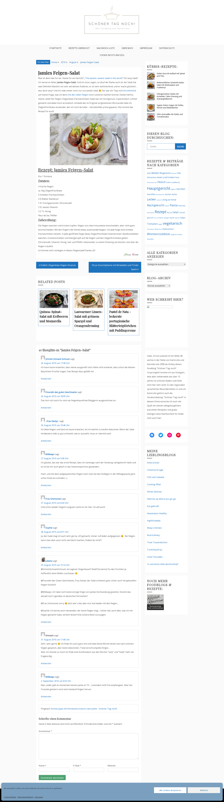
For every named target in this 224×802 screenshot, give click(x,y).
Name (42, 765)
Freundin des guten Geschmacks (61, 392)
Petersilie (181, 205)
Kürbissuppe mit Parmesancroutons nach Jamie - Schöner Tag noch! (84, 708)
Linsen (158, 200)
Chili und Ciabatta (155, 477)
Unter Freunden (155, 556)
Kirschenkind (129, 90)
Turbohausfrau (154, 549)
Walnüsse (158, 229)
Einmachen (151, 177)
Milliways (50, 454)
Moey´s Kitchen (154, 527)
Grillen (168, 182)
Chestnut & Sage (155, 469)
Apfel (149, 173)
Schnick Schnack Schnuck (58, 359)
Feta (177, 177)
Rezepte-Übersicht (79, 48)
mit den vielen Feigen (78, 94)
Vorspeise (150, 229)
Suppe (182, 217)
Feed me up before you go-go (161, 498)
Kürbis (174, 194)
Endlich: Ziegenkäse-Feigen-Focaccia (58, 265)
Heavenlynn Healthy (157, 513)
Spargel (166, 218)
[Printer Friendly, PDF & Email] (131, 254)
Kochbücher (160, 194)
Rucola (169, 212)
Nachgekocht (155, 205)
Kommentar (45, 731)
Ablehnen (204, 790)
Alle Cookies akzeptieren (170, 790)
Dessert (174, 173)
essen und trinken (166, 177)
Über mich (127, 48)
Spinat (177, 218)
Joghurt (173, 189)
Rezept (160, 211)
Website (112, 765)
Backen (155, 172)
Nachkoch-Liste (106, 48)
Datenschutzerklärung (25, 797)
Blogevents (165, 173)
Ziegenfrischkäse (176, 234)
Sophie (49, 527)
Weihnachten (168, 229)
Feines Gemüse (154, 491)
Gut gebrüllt (153, 506)
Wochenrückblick (158, 234)
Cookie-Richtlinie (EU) (112, 55)
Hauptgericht (158, 188)
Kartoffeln (151, 194)
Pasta (173, 205)
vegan (160, 224)
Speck (172, 218)
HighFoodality (153, 520)
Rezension (150, 213)
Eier (179, 173)
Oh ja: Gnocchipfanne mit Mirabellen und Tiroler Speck (115, 267)
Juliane (49, 560)
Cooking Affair (154, 484)
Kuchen (168, 194)
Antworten (46, 378)
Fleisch (162, 182)
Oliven (167, 206)
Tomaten (152, 223)
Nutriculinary (153, 535)
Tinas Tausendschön (157, 542)
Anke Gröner (153, 462)
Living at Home (169, 199)
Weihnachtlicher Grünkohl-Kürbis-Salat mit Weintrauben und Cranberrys (170, 85)
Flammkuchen (152, 182)
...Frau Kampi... (52, 421)
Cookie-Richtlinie (10, 797)
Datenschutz (167, 48)
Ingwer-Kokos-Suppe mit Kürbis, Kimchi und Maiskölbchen (170, 106)
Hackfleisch (175, 182)
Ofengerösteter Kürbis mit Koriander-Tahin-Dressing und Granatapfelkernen (169, 96)
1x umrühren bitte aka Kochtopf (162, 564)
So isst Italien (158, 218)
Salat (175, 212)
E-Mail (77, 765)
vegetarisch (172, 223)
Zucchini (150, 239)
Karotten (181, 188)
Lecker (151, 199)
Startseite (55, 48)
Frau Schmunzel (53, 498)
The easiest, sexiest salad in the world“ (104, 78)
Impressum (39, 797)
